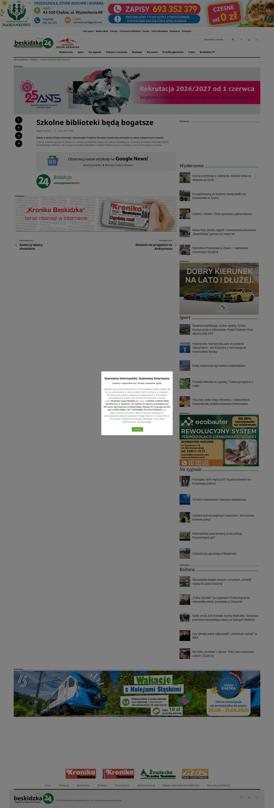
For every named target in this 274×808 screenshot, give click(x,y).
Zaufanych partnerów (124, 413)
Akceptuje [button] (137, 429)
